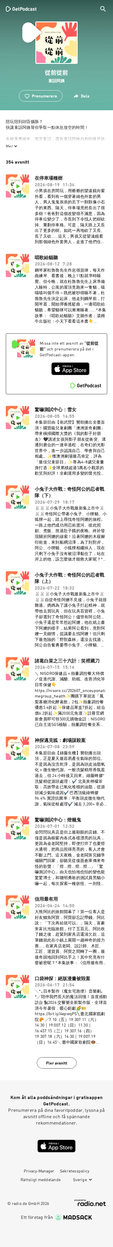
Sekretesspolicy (75, 1171)
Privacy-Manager (39, 1171)
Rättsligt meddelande (41, 1180)
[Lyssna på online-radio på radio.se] (90, 1203)
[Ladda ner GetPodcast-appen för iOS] (70, 368)
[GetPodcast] (21, 8)
